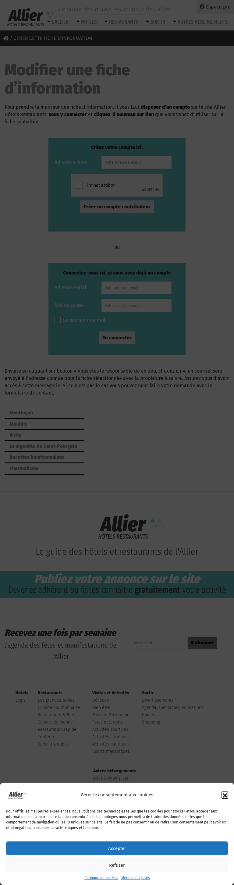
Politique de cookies (101, 878)
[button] (225, 795)
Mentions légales (135, 878)
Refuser (117, 865)
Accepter (117, 848)
